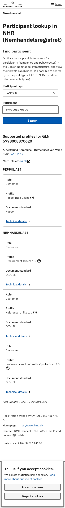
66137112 (16, 154)
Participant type (13, 86)
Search (32, 121)
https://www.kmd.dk (30, 425)
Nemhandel (12, 13)
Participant (10, 102)
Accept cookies (32, 487)
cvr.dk (23, 161)
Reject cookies (32, 496)
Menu (58, 4)
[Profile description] (32, 198)
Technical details (16, 221)
